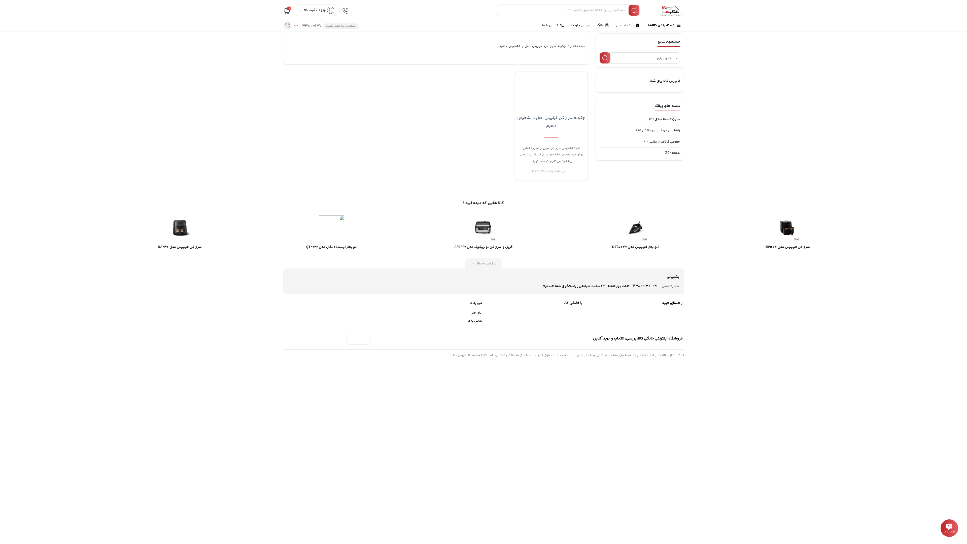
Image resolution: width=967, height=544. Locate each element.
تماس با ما (475, 320)
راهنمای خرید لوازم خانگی (661, 130)
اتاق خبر (476, 312)
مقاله (676, 153)
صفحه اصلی (577, 46)
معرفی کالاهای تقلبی (664, 142)
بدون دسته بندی (667, 119)
